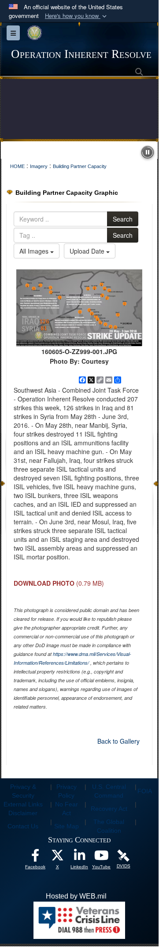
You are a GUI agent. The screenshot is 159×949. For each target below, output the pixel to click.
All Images (34, 251)
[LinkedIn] (79, 857)
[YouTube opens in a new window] (101, 857)
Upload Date (88, 251)
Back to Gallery (118, 741)
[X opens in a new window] (57, 857)
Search (123, 219)
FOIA (144, 791)
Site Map (66, 826)
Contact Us (22, 826)
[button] (76, 16)
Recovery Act (109, 808)
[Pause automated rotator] (147, 152)
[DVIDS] (123, 855)
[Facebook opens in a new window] (35, 857)
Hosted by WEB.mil (76, 896)
